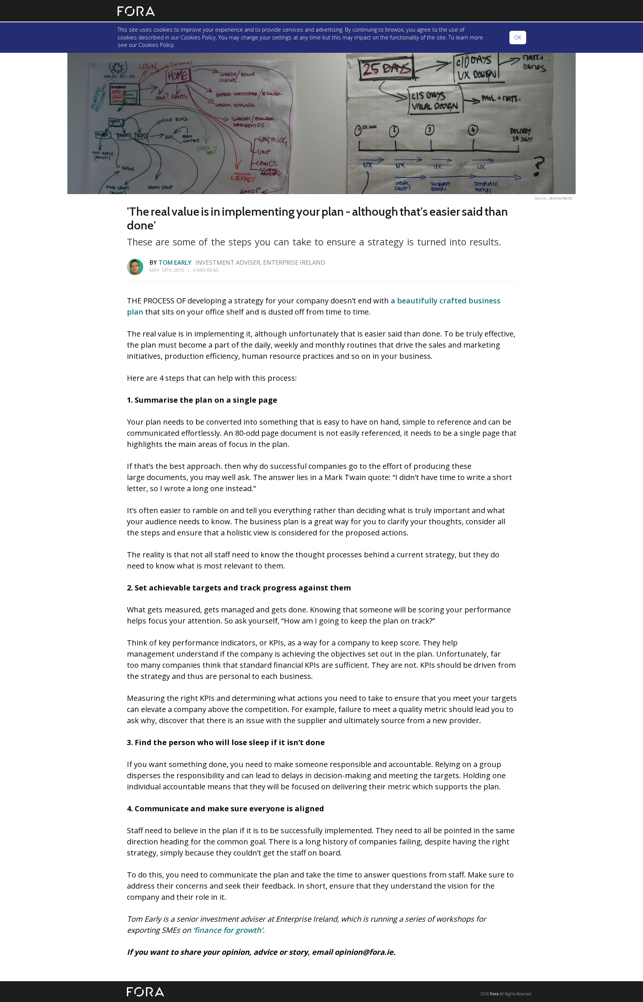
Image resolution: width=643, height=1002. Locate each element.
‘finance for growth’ (228, 930)
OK (517, 37)
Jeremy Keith (560, 198)
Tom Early (175, 262)
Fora (494, 993)
